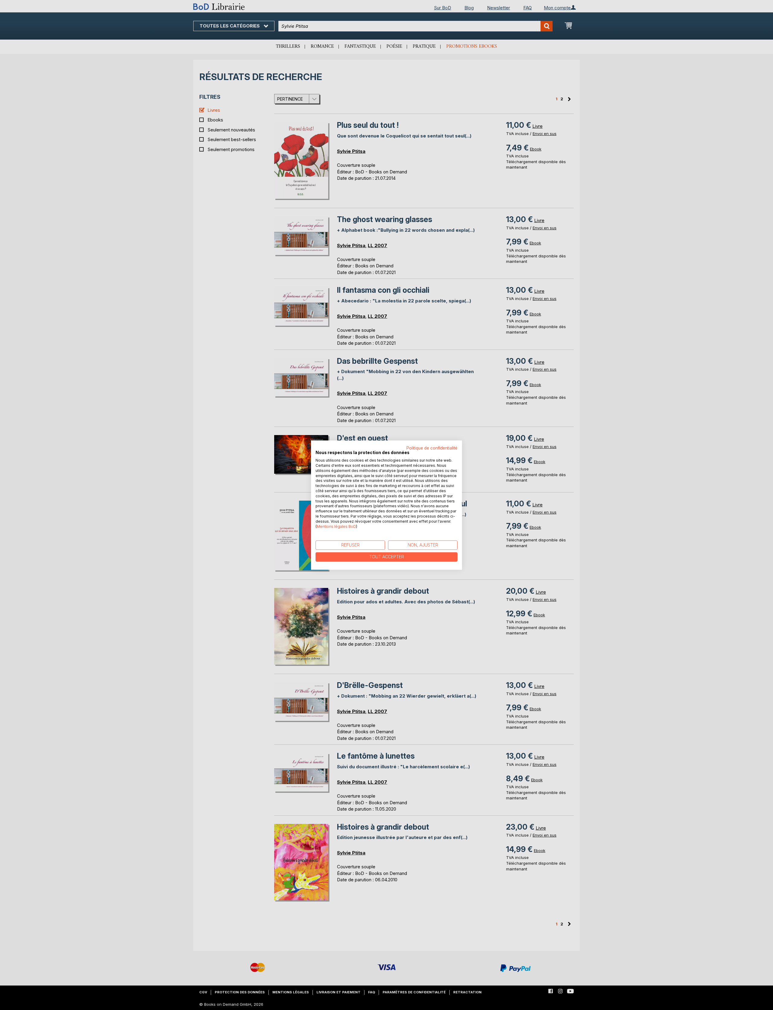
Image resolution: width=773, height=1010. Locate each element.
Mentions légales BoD (336, 526)
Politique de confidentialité (431, 447)
